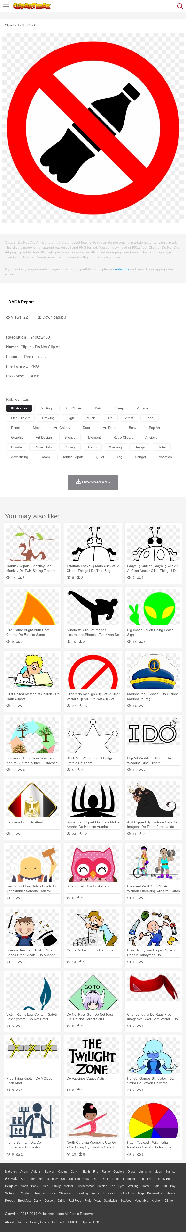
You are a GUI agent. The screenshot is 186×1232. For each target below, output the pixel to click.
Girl (164, 1186)
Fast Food (74, 1200)
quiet (100, 457)
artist (129, 418)
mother (68, 1186)
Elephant (129, 1179)
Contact (58, 1222)
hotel (162, 447)
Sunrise (170, 1171)
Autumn (36, 1171)
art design (44, 437)
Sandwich (110, 1200)
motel (37, 428)
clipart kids (43, 447)
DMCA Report (21, 302)
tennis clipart (72, 457)
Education (109, 1193)
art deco (109, 428)
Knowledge (154, 1193)
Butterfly (52, 1179)
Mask (24, 1186)
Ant (23, 1179)
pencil (15, 428)
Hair (156, 1186)
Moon (158, 1171)
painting (45, 408)
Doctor (102, 1186)
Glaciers (118, 1171)
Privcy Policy (39, 1222)
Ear (112, 1186)
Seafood (126, 1200)
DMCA (73, 1222)
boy (172, 1186)
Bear (32, 1179)
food (150, 418)
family (56, 1186)
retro (92, 447)
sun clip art (73, 408)
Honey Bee (164, 1179)
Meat (97, 1200)
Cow (86, 1179)
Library (170, 1193)
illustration (19, 408)
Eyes (121, 1186)
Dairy (37, 1200)
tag (119, 457)
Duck (105, 1179)
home (146, 1186)
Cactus (62, 1171)
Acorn (24, 1171)
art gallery (62, 428)
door (86, 428)
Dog (95, 1179)
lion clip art (20, 418)
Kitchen (157, 1200)
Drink (61, 1200)
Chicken (74, 1179)
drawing (48, 418)
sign (70, 418)
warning (115, 447)
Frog (150, 1179)
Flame (106, 1171)
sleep (119, 408)
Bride (44, 1186)
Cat (63, 1179)
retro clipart (123, 437)
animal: (11, 1179)
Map (141, 1193)
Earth (86, 1171)
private (16, 447)
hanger (140, 457)
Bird (41, 1179)
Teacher (40, 1193)
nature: (11, 1171)
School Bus (127, 1193)
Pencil (95, 1193)
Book (52, 1193)
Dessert (49, 1200)
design (139, 447)
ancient (151, 437)
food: (10, 1200)
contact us (121, 269)
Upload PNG (91, 1222)
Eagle (116, 1179)
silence (70, 437)
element (94, 437)
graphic (17, 437)
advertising (19, 457)
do (110, 418)
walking (133, 1186)
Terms (22, 1222)
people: (11, 1186)
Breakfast (24, 1200)
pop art (154, 428)
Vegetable (141, 1200)
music (91, 418)
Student (26, 1193)
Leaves (50, 1171)
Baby (34, 1186)
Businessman (85, 1186)
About (9, 1222)
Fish (141, 1179)
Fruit (88, 1200)
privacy (70, 447)
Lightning (145, 1171)
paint (99, 408)
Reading (82, 1193)
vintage (142, 408)
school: (11, 1193)
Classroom (66, 1193)
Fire (95, 1171)
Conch (75, 1171)
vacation (165, 457)
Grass (131, 1171)
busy (132, 428)
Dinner (169, 1200)
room (45, 457)
